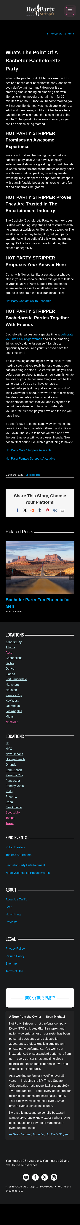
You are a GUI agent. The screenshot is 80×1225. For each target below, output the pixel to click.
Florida (10, 674)
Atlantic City (14, 642)
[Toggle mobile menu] (70, 11)
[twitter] (44, 1177)
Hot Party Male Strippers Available (29, 450)
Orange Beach (15, 759)
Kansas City (14, 695)
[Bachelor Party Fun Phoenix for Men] (40, 542)
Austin (10, 652)
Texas (10, 823)
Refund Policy (15, 956)
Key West (12, 700)
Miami (10, 716)
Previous (56, 34)
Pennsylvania (15, 785)
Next (68, 34)
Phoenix (11, 796)
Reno (9, 802)
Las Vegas (13, 705)
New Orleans (14, 754)
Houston (11, 689)
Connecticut (14, 657)
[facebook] (35, 1177)
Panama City (14, 775)
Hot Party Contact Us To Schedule (28, 301)
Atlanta (10, 647)
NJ (7, 743)
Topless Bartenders (18, 854)
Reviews (11, 922)
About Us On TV (17, 899)
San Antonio (14, 807)
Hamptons (12, 684)
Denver (10, 668)
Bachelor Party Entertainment (25, 865)
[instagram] (54, 1177)
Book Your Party (40, 997)
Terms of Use (14, 971)
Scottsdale (13, 812)
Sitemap (11, 963)
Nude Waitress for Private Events (28, 872)
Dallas (10, 663)
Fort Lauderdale (16, 679)
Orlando (11, 764)
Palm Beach (14, 770)
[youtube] (26, 1177)
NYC (9, 748)
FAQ (9, 907)
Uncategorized (33, 475)
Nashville (12, 721)
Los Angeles (14, 711)
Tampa (10, 817)
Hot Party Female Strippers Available (30, 458)
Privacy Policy (15, 948)
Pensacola (13, 780)
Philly (9, 791)
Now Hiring (13, 914)
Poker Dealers (15, 847)
